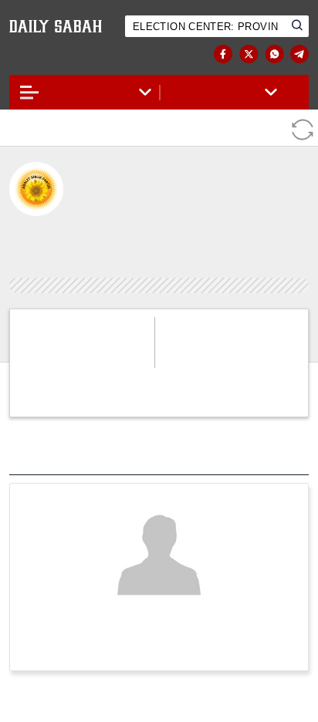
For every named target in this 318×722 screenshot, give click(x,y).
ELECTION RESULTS (73, 54)
